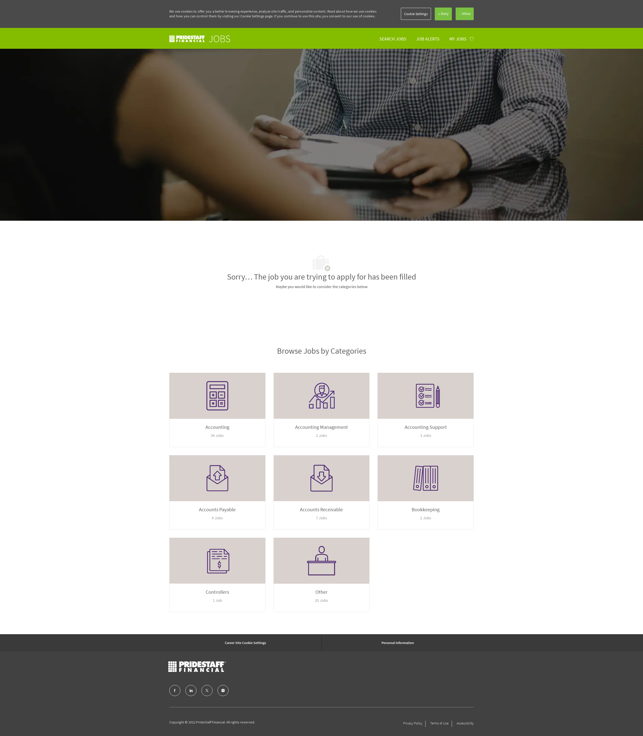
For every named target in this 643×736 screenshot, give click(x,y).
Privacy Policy (412, 723)
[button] (416, 14)
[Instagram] (223, 690)
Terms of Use (439, 723)
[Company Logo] (197, 666)
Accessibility (465, 723)
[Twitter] (206, 690)
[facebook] (174, 690)
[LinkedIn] (190, 690)
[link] (199, 38)
